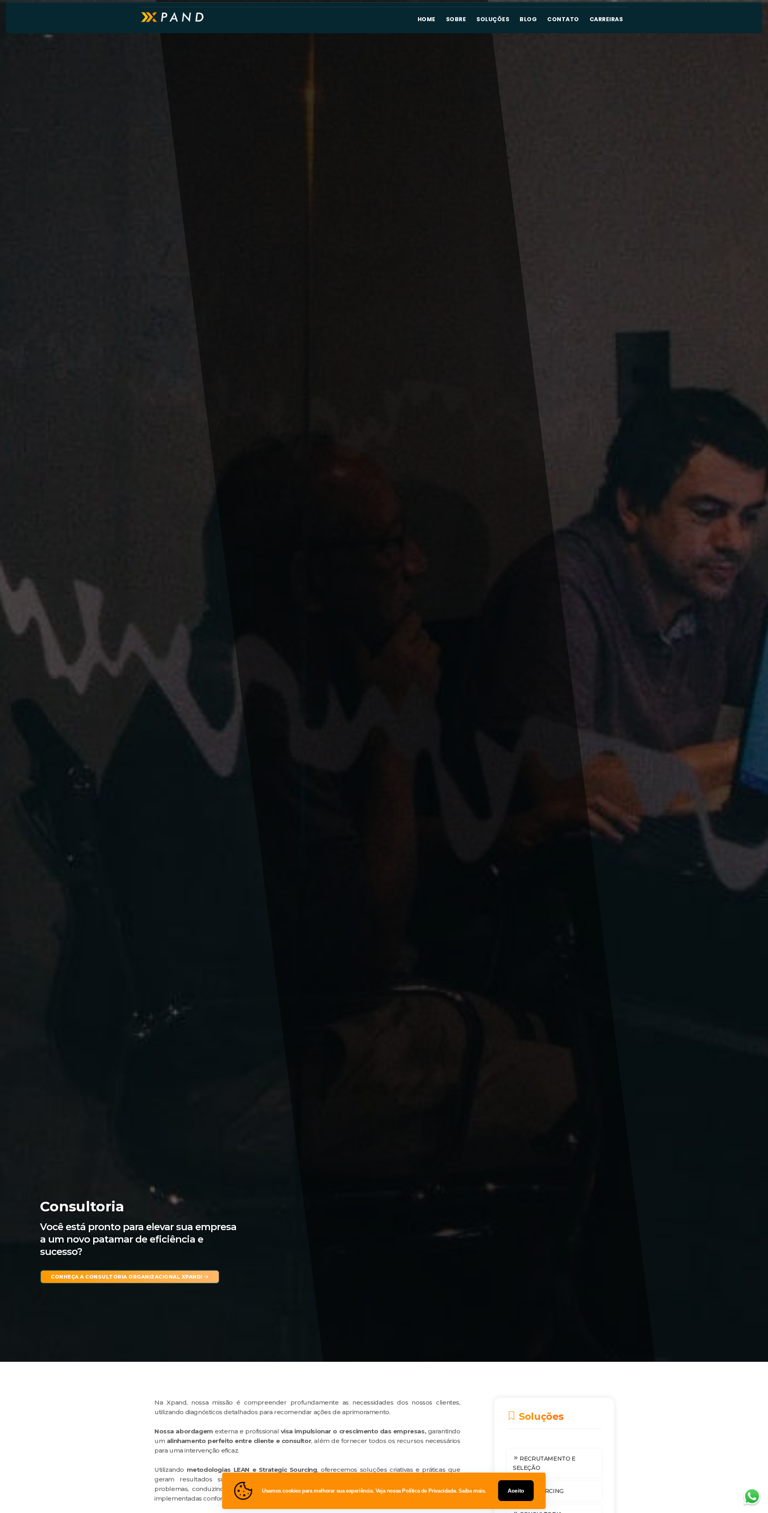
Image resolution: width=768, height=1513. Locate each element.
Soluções (492, 19)
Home (427, 19)
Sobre (456, 19)
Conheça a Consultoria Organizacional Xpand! (127, 1277)
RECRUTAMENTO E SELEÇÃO (544, 1463)
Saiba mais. (472, 1491)
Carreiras (606, 19)
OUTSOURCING (541, 1491)
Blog (528, 19)
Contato (563, 19)
